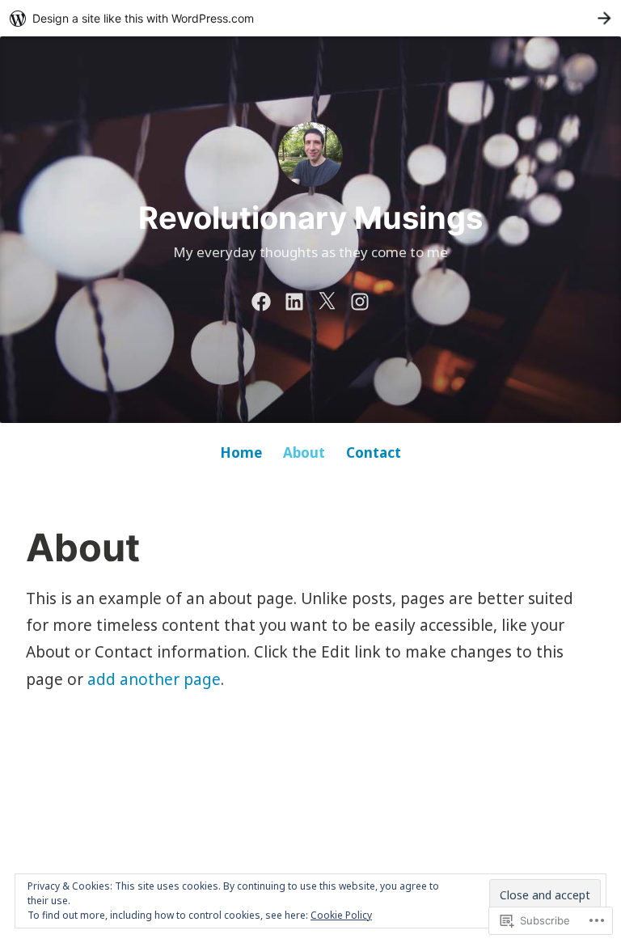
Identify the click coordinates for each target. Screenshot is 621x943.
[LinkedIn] (294, 299)
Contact (373, 452)
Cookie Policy (341, 915)
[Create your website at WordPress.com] (310, 18)
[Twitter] (326, 299)
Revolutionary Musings (310, 217)
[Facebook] (261, 299)
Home (241, 452)
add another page (154, 679)
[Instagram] (360, 299)
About (304, 452)
